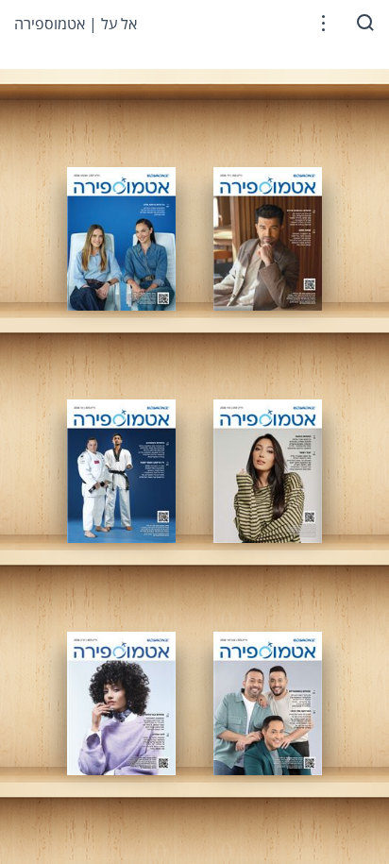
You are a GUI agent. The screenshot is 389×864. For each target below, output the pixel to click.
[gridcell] (121, 239)
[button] (323, 23)
